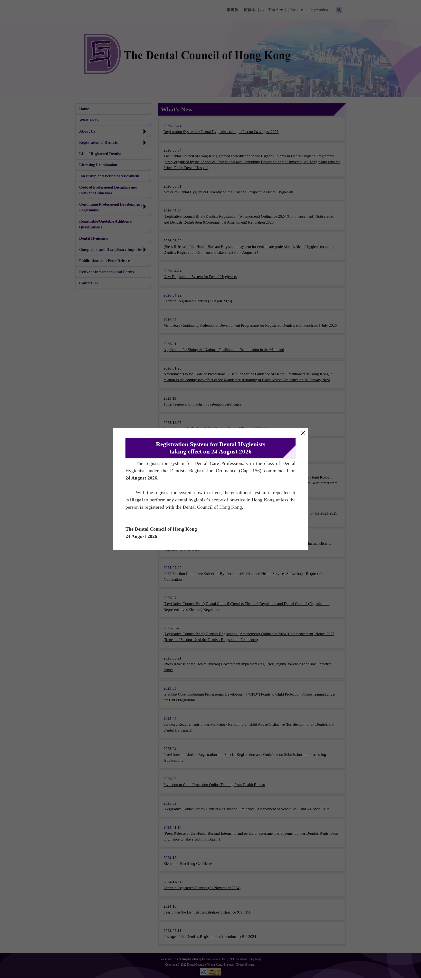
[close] (303, 433)
